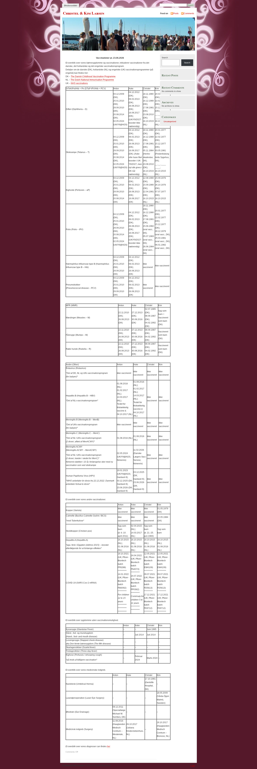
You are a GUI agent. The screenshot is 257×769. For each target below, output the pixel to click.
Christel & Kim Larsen (83, 13)
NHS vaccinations (79, 83)
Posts (176, 13)
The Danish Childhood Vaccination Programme (93, 76)
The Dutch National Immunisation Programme (92, 80)
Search (165, 58)
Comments (189, 13)
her (108, 746)
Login (192, 766)
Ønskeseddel (70, 5)
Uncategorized (170, 121)
